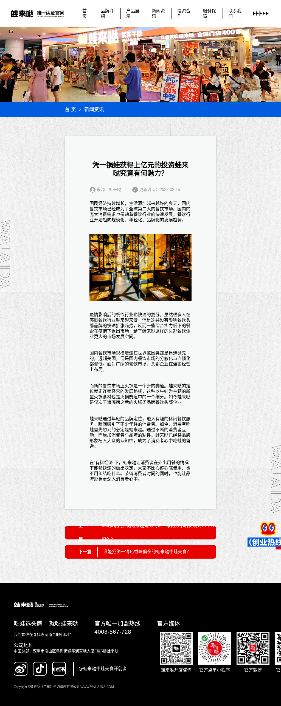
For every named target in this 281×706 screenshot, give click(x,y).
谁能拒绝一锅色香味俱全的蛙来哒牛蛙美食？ (147, 551)
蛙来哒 (148, 331)
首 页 (70, 109)
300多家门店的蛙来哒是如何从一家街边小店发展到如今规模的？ (158, 532)
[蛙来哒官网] (42, 13)
